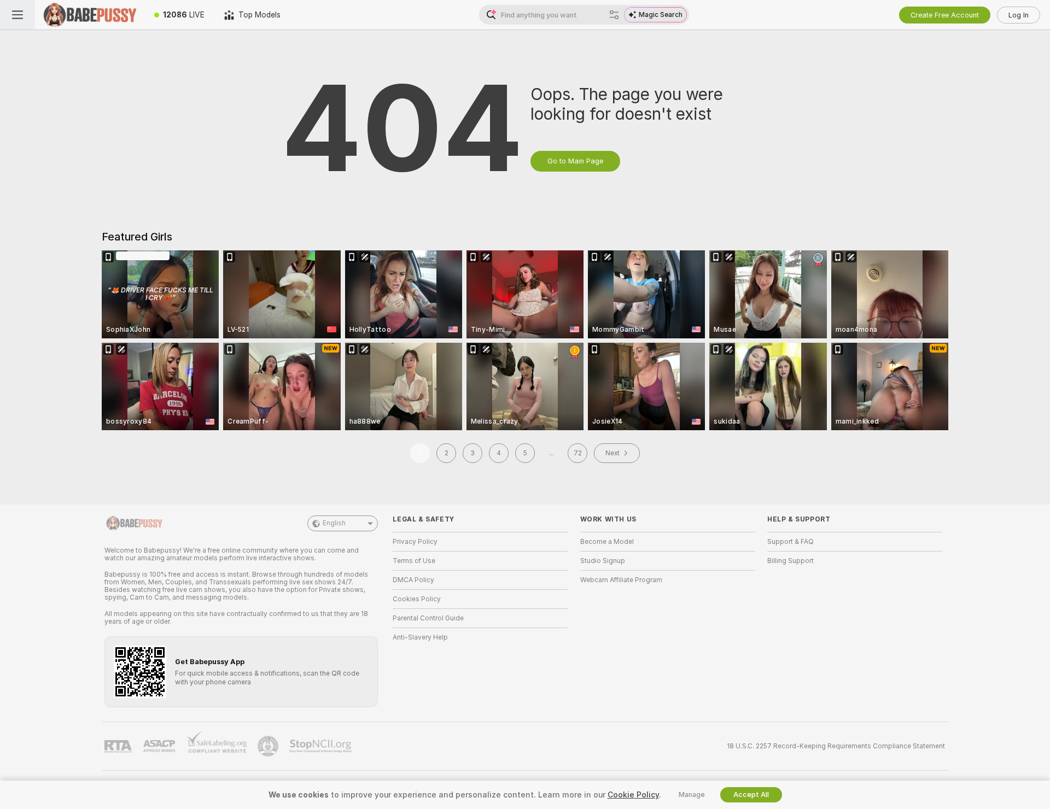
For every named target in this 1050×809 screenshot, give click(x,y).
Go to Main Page (575, 161)
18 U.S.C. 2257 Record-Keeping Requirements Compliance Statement (836, 746)
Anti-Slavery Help (420, 637)
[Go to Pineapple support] (269, 746)
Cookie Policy (633, 794)
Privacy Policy (415, 542)
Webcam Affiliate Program (621, 580)
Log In (1018, 15)
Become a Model (607, 542)
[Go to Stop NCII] (321, 746)
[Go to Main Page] (89, 15)
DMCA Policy (413, 580)
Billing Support (790, 561)
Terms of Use (414, 561)
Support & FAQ (790, 542)
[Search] (614, 14)
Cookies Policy (417, 599)
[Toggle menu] (17, 15)
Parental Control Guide (428, 618)
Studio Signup (602, 561)
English (334, 523)
